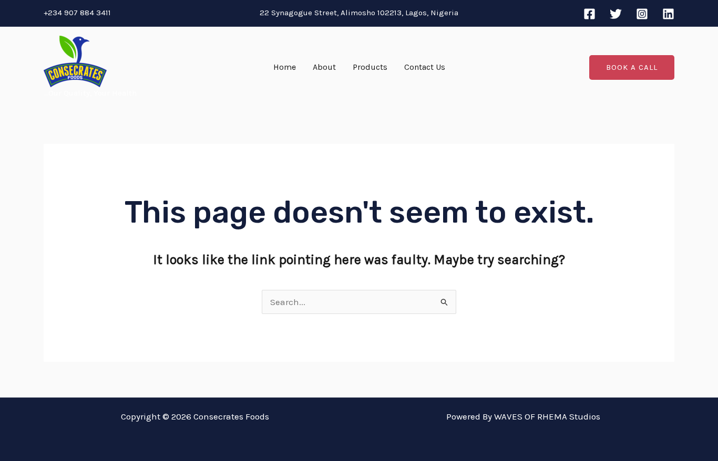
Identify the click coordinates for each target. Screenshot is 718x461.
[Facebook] (589, 14)
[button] (631, 67)
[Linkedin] (668, 14)
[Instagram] (642, 14)
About (324, 67)
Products (370, 67)
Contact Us (424, 67)
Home (284, 67)
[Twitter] (616, 14)
